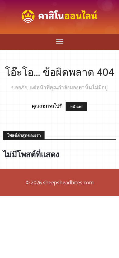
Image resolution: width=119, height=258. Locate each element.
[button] (59, 42)
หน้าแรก (76, 106)
